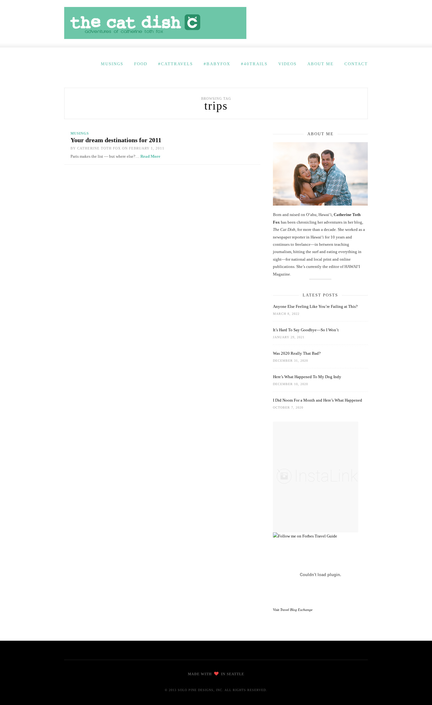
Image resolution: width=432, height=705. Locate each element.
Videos (287, 63)
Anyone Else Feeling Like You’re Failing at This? (315, 306)
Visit (292, 610)
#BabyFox (217, 63)
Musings (112, 63)
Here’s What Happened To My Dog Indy (307, 376)
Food (140, 63)
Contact (356, 63)
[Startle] (305, 536)
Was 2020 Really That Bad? (297, 353)
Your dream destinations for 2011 (116, 140)
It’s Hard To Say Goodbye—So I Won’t (306, 329)
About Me (320, 63)
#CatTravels (175, 63)
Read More (150, 156)
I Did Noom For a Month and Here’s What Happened (317, 400)
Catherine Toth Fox (99, 148)
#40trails (254, 63)
